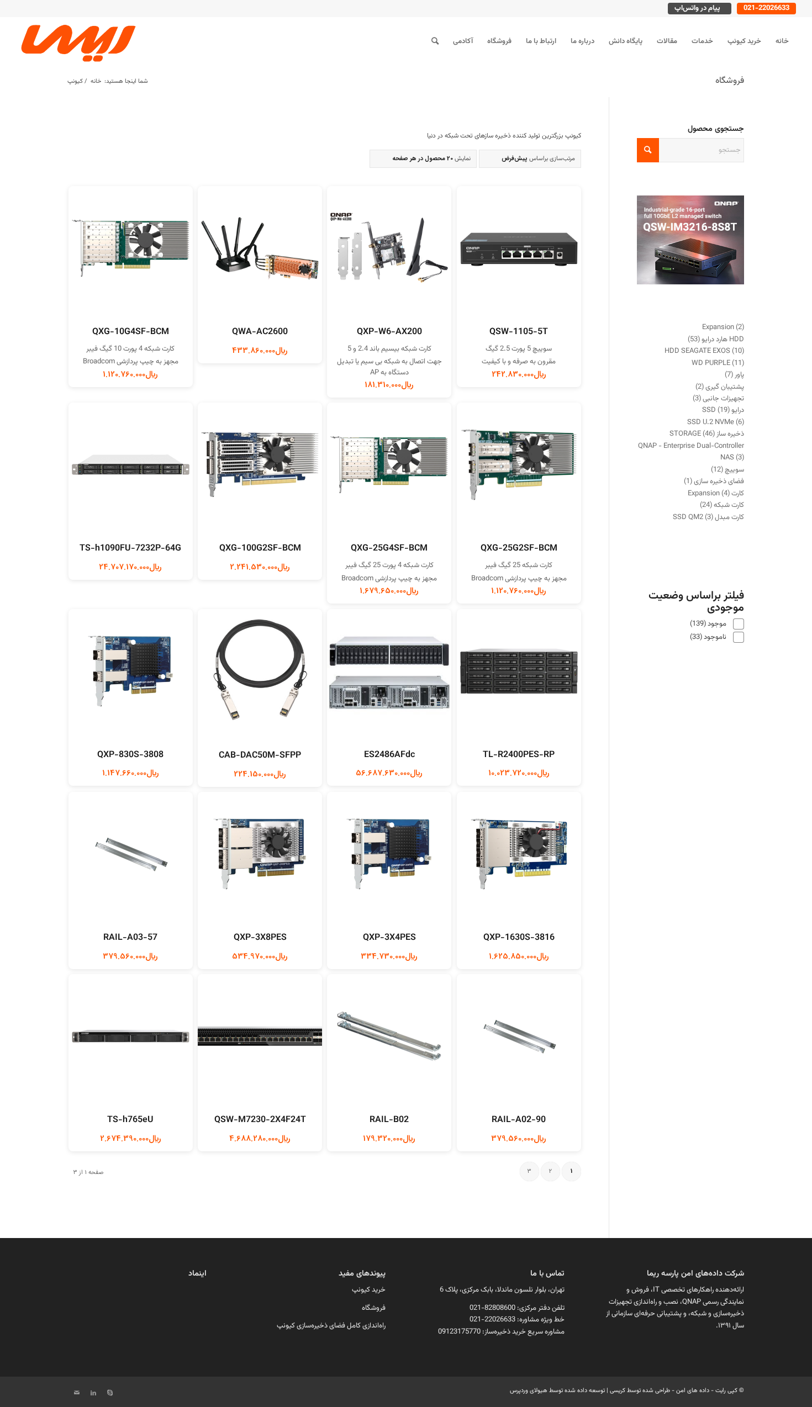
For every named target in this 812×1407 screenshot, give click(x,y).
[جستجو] (435, 41)
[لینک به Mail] (76, 1393)
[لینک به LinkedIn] (93, 1393)
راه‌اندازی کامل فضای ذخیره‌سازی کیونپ (331, 1325)
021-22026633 (766, 8)
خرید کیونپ (369, 1289)
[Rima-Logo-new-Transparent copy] (77, 41)
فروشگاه (729, 81)
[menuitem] (782, 41)
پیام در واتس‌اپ (697, 8)
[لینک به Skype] (110, 1393)
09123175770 (459, 1331)
